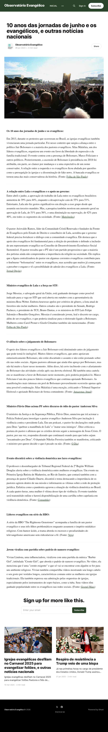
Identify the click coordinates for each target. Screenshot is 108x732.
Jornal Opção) (14, 271)
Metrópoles (68, 216)
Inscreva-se (60, 712)
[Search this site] (74, 6)
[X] (57, 707)
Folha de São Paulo (77, 176)
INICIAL (53, 5)
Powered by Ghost (96, 710)
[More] (63, 6)
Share (96, 46)
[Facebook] (62, 707)
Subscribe (96, 5)
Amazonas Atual (82, 391)
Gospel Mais (87, 586)
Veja (70, 535)
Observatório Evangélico (24, 5)
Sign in (82, 5)
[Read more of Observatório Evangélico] (10, 46)
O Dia (75, 443)
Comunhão (43, 500)
